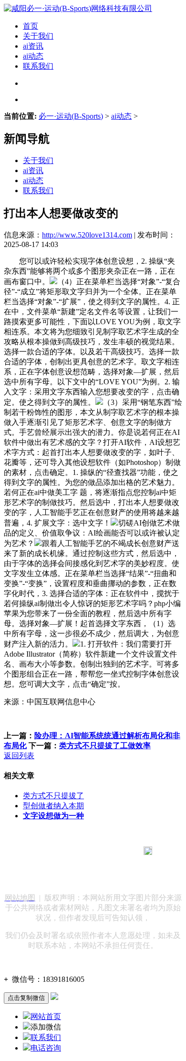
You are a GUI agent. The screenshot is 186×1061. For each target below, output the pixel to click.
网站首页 (46, 1016)
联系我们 (38, 66)
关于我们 (38, 36)
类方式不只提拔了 (53, 796)
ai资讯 (33, 46)
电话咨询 (46, 1048)
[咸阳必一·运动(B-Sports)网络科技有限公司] (78, 8)
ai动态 (33, 56)
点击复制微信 (26, 997)
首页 (30, 26)
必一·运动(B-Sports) (71, 116)
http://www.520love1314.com (87, 235)
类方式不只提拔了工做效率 (105, 746)
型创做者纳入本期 (53, 806)
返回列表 (19, 756)
